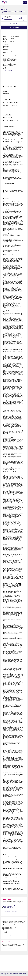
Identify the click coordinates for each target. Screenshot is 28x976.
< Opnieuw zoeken (14, 23)
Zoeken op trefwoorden (7, 906)
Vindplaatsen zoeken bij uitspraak (10, 909)
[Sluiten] (25, 18)
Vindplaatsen (6, 67)
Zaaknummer (6, 44)
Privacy (8, 973)
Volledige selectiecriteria (7, 935)
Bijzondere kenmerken (5, 51)
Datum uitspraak (5, 39)
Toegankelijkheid (15, 973)
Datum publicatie (5, 42)
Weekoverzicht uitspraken (8, 948)
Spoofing (20, 973)
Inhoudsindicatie (6, 54)
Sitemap (5, 973)
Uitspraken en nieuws (7, 6)
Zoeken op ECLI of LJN (8, 907)
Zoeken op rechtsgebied (8, 908)
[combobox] (14, 76)
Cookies (11, 973)
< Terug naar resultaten (14, 27)
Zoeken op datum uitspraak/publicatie (10, 905)
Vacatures (24, 973)
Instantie (5, 36)
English (2, 973)
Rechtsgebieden (6, 47)
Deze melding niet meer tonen (20, 17)
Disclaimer (5, 974)
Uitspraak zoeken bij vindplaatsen (10, 911)
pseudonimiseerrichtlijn (8, 19)
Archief (2, 974)
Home (2, 6)
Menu (24, 2)
